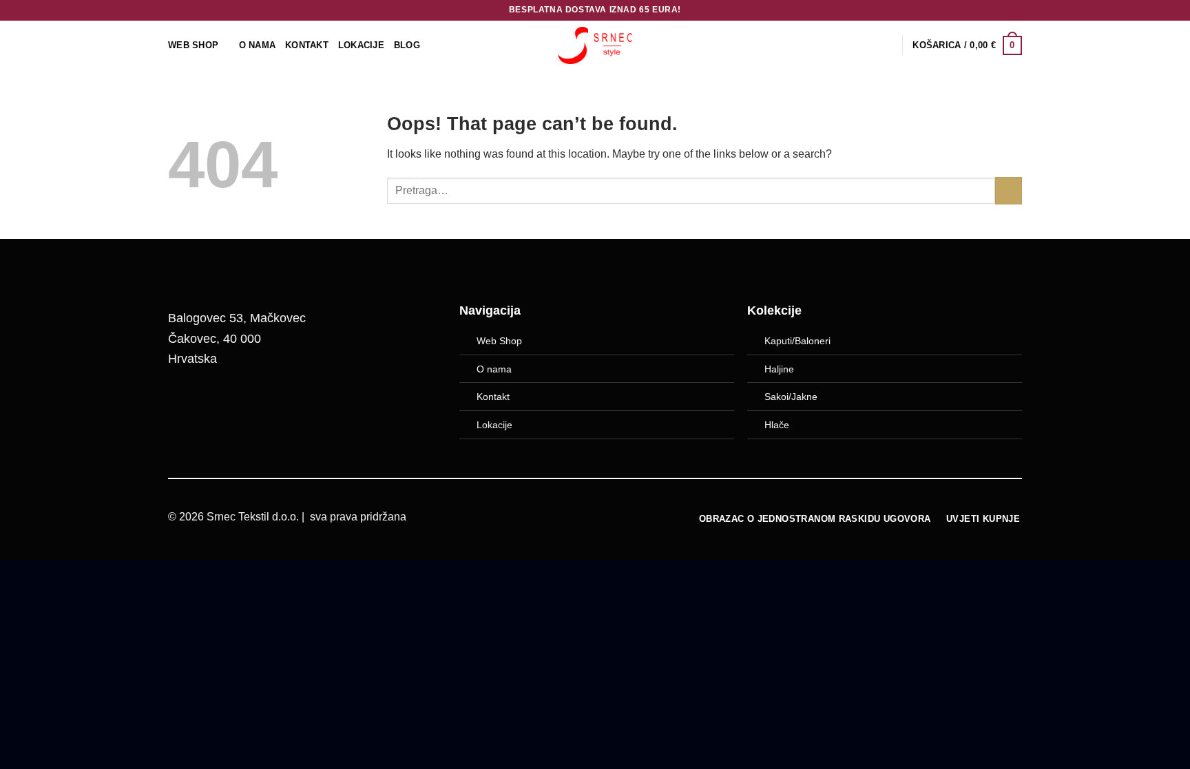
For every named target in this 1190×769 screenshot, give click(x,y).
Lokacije (494, 424)
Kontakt (306, 45)
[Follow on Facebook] (185, 404)
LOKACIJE (361, 45)
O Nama (257, 45)
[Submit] (1008, 190)
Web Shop (499, 340)
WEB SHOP (193, 45)
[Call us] (255, 404)
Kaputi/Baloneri (797, 340)
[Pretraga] (886, 45)
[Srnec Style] (595, 45)
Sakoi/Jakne (790, 396)
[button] (967, 45)
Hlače (776, 424)
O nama (494, 369)
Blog (407, 45)
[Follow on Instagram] (220, 404)
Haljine (779, 369)
